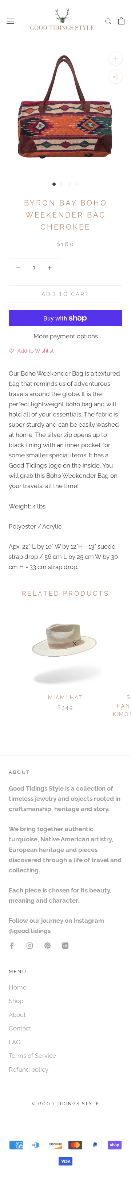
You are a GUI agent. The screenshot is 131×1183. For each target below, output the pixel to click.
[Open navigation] (10, 21)
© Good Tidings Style (65, 1103)
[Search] (108, 21)
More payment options (65, 336)
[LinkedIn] (65, 945)
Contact (20, 1028)
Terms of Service (32, 1055)
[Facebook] (12, 945)
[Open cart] (121, 20)
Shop (16, 1001)
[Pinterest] (47, 945)
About (17, 1014)
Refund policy (28, 1069)
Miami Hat (65, 697)
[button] (31, 350)
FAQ (15, 1042)
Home (18, 987)
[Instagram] (30, 945)
